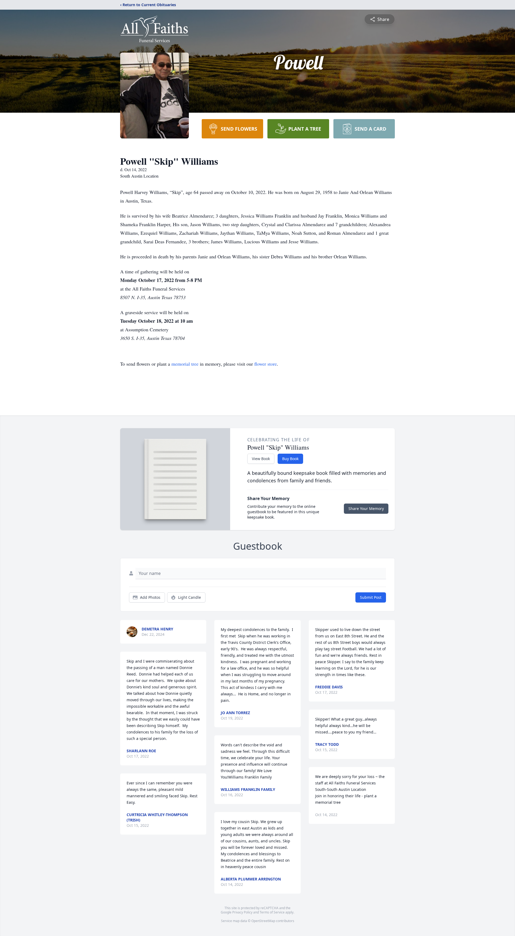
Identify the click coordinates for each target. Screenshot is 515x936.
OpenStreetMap (263, 921)
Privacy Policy (242, 912)
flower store (265, 364)
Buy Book (290, 458)
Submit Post (370, 597)
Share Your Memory (366, 508)
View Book (261, 458)
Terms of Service (272, 912)
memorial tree (184, 364)
